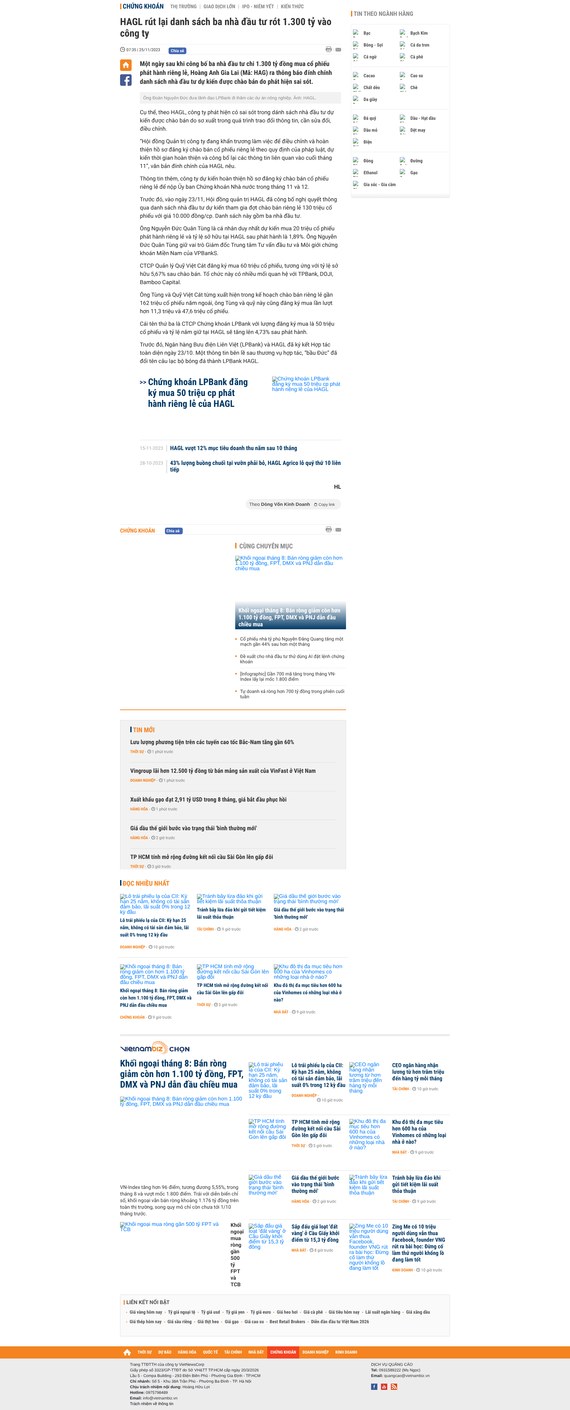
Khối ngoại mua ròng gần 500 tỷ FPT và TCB (237, 1255)
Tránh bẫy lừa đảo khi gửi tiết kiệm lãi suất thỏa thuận (231, 913)
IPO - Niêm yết (258, 7)
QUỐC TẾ (210, 1352)
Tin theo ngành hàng (383, 13)
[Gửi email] (338, 49)
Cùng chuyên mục (266, 546)
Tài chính (205, 929)
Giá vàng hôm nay (146, 1312)
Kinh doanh (402, 1270)
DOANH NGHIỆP (315, 1352)
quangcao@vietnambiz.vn (406, 1375)
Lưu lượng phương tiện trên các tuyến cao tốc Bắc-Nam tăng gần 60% (212, 742)
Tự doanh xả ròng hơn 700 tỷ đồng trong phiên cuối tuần (292, 694)
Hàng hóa (139, 809)
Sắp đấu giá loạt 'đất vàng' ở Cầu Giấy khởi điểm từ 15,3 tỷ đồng (315, 1233)
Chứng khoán (143, 6)
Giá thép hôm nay (146, 1322)
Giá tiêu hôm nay (344, 1312)
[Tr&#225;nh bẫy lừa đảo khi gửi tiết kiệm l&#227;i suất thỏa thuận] (233, 899)
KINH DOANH (346, 1352)
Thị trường (183, 7)
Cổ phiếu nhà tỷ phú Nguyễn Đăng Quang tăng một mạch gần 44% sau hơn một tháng (291, 642)
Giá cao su (254, 1322)
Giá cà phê (313, 1312)
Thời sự (137, 751)
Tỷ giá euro (260, 1312)
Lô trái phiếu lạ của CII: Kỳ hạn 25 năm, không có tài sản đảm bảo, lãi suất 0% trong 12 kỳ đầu (154, 927)
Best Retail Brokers (287, 1322)
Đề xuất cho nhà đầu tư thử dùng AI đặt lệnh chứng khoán (292, 659)
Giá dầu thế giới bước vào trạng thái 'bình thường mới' (193, 828)
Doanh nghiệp (142, 780)
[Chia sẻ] (126, 80)
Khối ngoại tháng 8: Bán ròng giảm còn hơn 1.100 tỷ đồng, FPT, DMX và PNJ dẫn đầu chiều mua (289, 617)
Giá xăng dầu (418, 1312)
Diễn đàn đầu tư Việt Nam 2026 (340, 1322)
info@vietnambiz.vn (160, 1398)
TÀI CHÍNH (233, 1352)
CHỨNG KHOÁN (283, 1352)
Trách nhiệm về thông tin (152, 1403)
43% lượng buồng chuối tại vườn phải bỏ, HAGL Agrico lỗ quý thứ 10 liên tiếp (255, 466)
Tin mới (144, 730)
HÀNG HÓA (187, 1352)
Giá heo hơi (287, 1312)
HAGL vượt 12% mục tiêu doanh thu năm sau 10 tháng (233, 448)
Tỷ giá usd (210, 1312)
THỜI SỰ (145, 1352)
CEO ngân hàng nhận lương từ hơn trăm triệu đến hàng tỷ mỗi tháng (418, 1072)
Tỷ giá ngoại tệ (181, 1312)
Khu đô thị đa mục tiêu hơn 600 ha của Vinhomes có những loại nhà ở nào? (308, 992)
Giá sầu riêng (180, 1322)
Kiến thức (292, 7)
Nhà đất (281, 1012)
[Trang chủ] (126, 65)
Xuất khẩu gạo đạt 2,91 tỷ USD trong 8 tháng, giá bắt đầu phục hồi (208, 799)
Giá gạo (231, 1322)
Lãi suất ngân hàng (382, 1312)
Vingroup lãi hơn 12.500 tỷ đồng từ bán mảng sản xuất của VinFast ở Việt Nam (223, 771)
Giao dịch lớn (219, 7)
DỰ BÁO (165, 1352)
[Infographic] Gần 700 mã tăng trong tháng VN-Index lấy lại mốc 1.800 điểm (287, 677)
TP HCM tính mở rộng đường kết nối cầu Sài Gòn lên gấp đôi (201, 857)
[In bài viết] (330, 49)
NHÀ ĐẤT (256, 1352)
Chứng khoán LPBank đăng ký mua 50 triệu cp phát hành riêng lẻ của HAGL (198, 393)
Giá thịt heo (208, 1322)
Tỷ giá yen (235, 1312)
